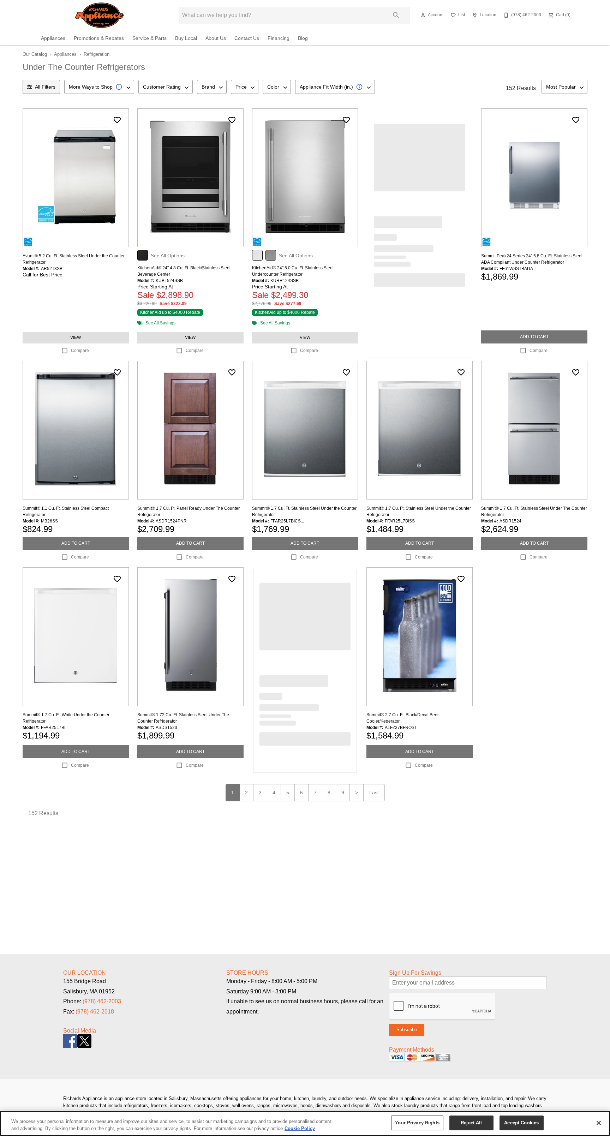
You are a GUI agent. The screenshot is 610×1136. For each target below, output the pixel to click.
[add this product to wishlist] (117, 120)
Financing (278, 38)
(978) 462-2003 (102, 1001)
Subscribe (406, 1029)
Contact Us (246, 38)
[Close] (598, 1123)
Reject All (471, 1122)
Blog (303, 38)
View (75, 337)
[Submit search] (396, 15)
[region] (305, 1123)
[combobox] (99, 87)
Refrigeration (96, 54)
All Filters (45, 87)
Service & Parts (149, 38)
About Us (215, 38)
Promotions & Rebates (99, 38)
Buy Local (186, 38)
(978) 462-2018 (95, 1012)
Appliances (53, 38)
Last (374, 792)
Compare (80, 350)
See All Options (168, 255)
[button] (423, 15)
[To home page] (99, 15)
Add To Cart (534, 336)
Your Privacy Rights (417, 1122)
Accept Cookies (521, 1122)
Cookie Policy (300, 1128)
